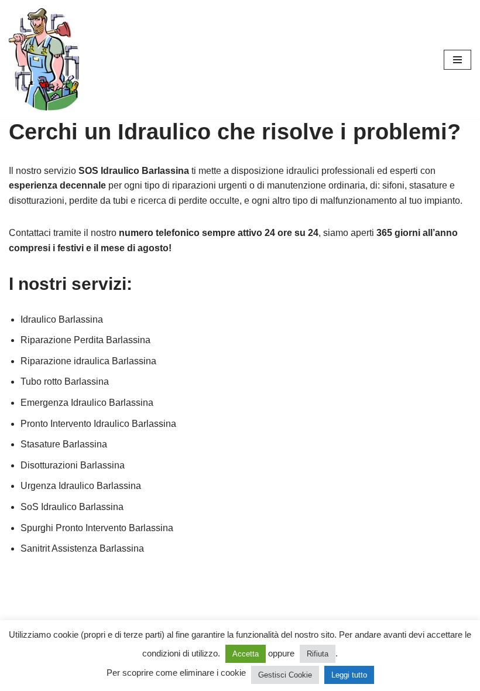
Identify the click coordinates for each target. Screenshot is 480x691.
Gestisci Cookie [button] (285, 675)
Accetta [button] (245, 653)
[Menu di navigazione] (457, 60)
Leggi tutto (349, 675)
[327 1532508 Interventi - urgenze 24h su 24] (44, 59)
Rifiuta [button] (317, 653)
